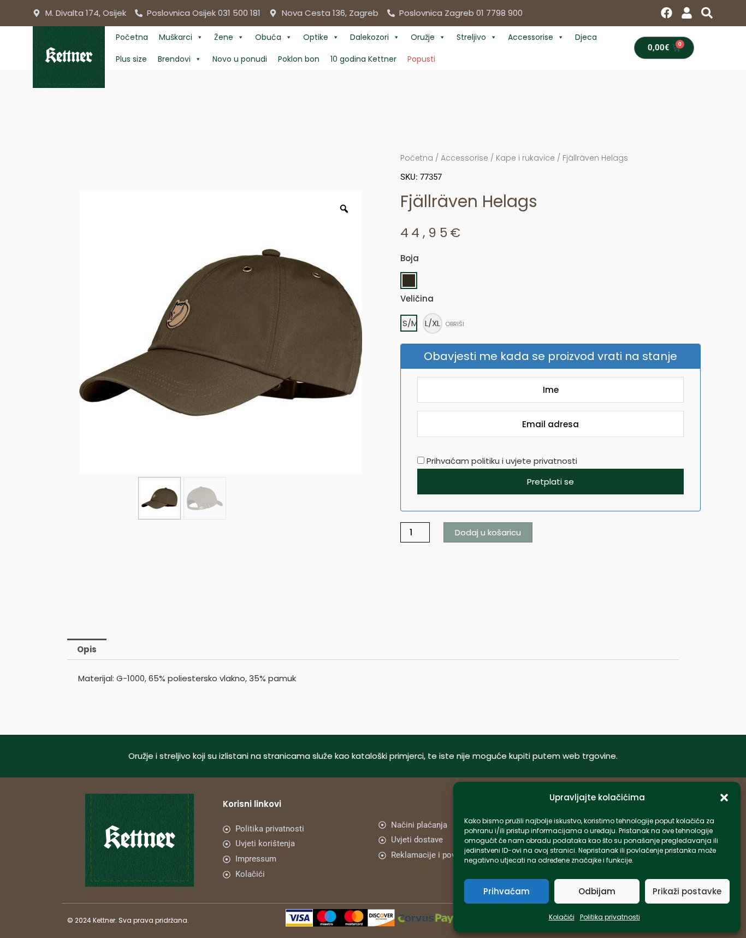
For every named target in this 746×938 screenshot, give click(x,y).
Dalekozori (369, 37)
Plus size (131, 59)
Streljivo (471, 37)
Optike (315, 37)
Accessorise (530, 37)
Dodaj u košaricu (488, 532)
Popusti (421, 59)
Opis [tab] (87, 649)
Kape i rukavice (525, 157)
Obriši (454, 324)
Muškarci (175, 37)
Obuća (268, 37)
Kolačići (562, 917)
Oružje (423, 37)
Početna (132, 37)
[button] (724, 797)
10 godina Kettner (363, 59)
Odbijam (596, 891)
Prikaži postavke (687, 891)
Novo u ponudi (239, 59)
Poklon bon (298, 59)
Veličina (417, 298)
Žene (223, 37)
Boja (409, 258)
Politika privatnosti (610, 917)
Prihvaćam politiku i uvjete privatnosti (500, 461)
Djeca (586, 37)
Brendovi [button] (174, 59)
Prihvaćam (506, 891)
